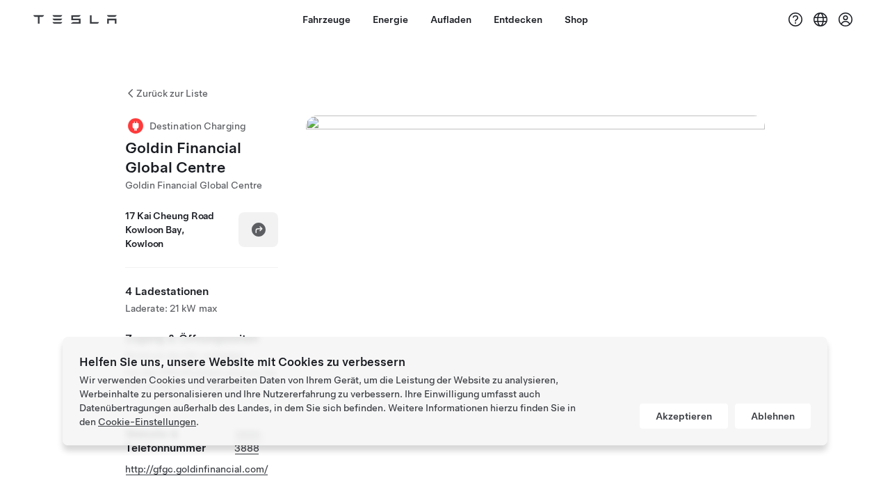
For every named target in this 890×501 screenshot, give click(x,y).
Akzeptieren (684, 416)
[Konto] (845, 19)
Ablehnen (773, 416)
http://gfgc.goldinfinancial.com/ (196, 469)
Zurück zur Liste (172, 93)
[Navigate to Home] (75, 19)
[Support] (795, 19)
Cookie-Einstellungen (147, 421)
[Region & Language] (820, 19)
